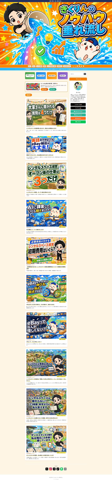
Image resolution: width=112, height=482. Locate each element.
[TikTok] (57, 469)
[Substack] (81, 66)
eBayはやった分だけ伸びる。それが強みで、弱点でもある (40, 304)
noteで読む (52, 89)
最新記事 (28, 95)
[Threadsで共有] (54, 469)
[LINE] (83, 66)
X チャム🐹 (78, 108)
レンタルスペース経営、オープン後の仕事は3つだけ (38, 192)
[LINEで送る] (61, 469)
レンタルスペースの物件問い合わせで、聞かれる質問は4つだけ (41, 128)
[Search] (85, 74)
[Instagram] (50, 469)
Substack (79, 118)
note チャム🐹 (79, 115)
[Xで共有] (46, 469)
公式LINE (79, 121)
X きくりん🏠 (79, 104)
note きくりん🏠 (78, 111)
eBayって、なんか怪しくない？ (34, 341)
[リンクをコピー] (65, 469)
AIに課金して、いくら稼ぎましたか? (35, 229)
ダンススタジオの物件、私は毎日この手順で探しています (40, 455)
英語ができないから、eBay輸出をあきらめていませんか (39, 155)
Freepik (57, 479)
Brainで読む (44, 89)
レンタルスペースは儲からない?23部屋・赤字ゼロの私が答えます (42, 418)
